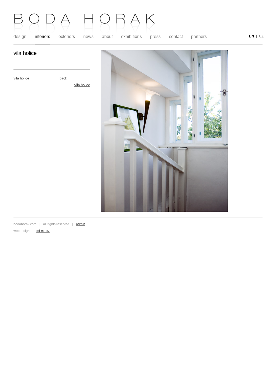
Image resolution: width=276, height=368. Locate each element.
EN (251, 36)
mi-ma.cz (43, 231)
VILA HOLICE (21, 78)
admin (80, 224)
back (63, 78)
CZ (261, 36)
